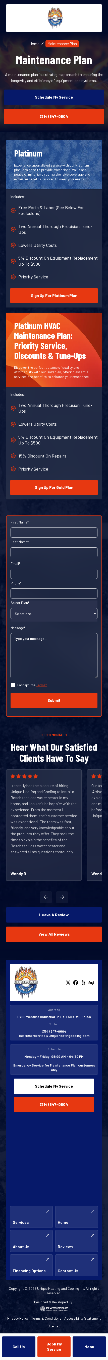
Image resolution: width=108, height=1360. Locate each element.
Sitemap (54, 1326)
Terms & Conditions (46, 1318)
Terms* (41, 685)
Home (34, 43)
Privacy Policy (17, 1318)
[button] (89, 1346)
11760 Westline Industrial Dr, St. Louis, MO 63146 (54, 1017)
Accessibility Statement (82, 1318)
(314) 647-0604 (54, 1031)
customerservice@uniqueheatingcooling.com (54, 1035)
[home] (54, 18)
